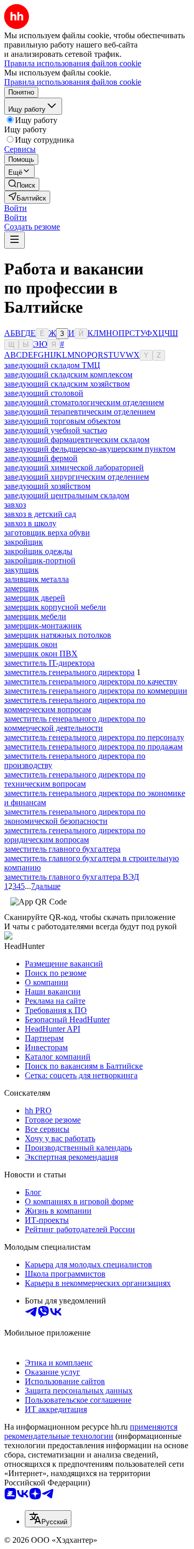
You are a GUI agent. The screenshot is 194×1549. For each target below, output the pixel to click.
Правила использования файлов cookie (72, 82)
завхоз (15, 504)
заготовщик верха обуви (47, 532)
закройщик (23, 542)
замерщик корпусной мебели (55, 607)
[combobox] (48, 1518)
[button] (15, 208)
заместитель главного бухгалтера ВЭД (71, 876)
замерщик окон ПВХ (41, 653)
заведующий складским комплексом (68, 374)
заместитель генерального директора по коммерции (95, 690)
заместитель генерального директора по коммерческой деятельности (74, 723)
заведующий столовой (43, 393)
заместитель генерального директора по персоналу (94, 737)
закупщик (21, 569)
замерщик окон (30, 644)
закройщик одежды (38, 551)
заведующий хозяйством (47, 486)
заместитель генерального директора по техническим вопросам (74, 779)
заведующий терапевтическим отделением (79, 411)
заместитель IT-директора (49, 662)
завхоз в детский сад (40, 514)
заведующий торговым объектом (62, 421)
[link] (21, 184)
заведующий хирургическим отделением (76, 476)
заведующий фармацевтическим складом (77, 439)
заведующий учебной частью (55, 430)
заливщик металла (36, 579)
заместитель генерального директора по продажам (93, 746)
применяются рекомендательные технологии (90, 1431)
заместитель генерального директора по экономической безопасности (74, 816)
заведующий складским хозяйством (67, 383)
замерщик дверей (34, 597)
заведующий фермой (41, 458)
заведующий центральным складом (66, 495)
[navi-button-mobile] (14, 240)
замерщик (21, 588)
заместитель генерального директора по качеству (90, 681)
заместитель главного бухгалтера (62, 849)
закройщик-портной (40, 560)
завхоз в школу (30, 523)
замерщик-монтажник (43, 625)
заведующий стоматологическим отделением (84, 402)
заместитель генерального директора (69, 672)
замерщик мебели (35, 616)
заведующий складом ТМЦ (52, 365)
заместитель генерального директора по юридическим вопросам (74, 835)
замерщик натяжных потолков (57, 635)
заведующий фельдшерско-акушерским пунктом (89, 448)
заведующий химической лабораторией (74, 467)
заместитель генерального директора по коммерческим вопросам (74, 705)
